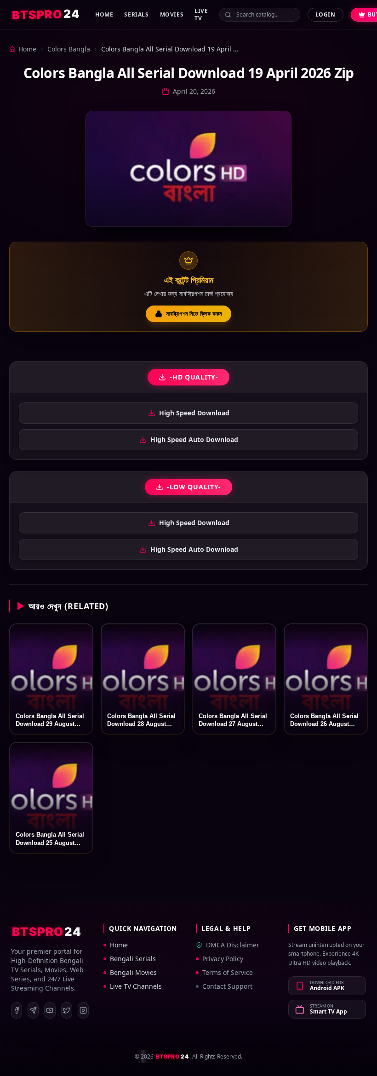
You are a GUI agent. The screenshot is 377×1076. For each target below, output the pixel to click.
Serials (136, 14)
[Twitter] (66, 1010)
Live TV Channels (136, 986)
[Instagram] (83, 1010)
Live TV (201, 14)
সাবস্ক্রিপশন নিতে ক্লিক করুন (194, 313)
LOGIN (325, 14)
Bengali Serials (133, 958)
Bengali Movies (133, 972)
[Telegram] (33, 1010)
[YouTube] (49, 1010)
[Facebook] (16, 1010)
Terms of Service (227, 972)
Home (104, 14)
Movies (172, 14)
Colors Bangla (68, 49)
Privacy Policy (222, 958)
